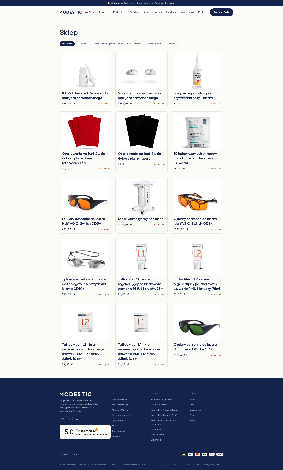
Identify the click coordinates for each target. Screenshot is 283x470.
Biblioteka (156, 439)
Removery (172, 44)
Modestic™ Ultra (120, 410)
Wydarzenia (187, 12)
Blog (192, 404)
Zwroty (197, 465)
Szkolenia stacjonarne (161, 399)
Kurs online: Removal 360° (164, 415)
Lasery (103, 12)
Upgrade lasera (119, 420)
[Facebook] (70, 419)
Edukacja (118, 12)
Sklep (146, 12)
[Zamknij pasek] (221, 3)
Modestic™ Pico (119, 399)
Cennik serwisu (119, 430)
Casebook (156, 429)
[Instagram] (62, 419)
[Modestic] (71, 12)
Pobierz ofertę (221, 12)
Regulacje (171, 12)
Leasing (158, 12)
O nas (192, 415)
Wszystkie (67, 44)
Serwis (133, 12)
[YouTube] (77, 419)
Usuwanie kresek (159, 404)
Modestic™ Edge (120, 404)
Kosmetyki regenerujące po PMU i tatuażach (118, 44)
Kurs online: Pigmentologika (164, 410)
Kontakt (202, 12)
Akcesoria (83, 44)
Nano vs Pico (157, 434)
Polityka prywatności (213, 465)
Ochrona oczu (155, 44)
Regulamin (186, 465)
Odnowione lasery (121, 415)
